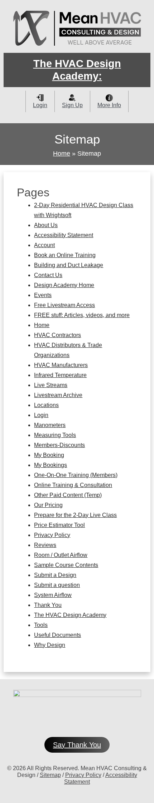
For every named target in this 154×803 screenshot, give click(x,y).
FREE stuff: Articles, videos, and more (82, 315)
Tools (41, 625)
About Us (46, 225)
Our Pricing (48, 505)
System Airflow (53, 595)
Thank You (48, 605)
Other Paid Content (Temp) (68, 495)
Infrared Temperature (60, 375)
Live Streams (50, 385)
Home (61, 153)
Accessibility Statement (63, 235)
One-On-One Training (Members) (75, 475)
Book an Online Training (65, 255)
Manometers (50, 425)
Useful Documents (57, 635)
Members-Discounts (59, 445)
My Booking (49, 455)
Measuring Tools (55, 435)
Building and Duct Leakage (68, 265)
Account (44, 245)
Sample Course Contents (66, 565)
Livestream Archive (58, 395)
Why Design (49, 645)
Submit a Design (55, 575)
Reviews (45, 545)
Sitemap (50, 775)
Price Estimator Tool (59, 525)
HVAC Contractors (57, 335)
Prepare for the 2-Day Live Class (75, 515)
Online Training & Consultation (73, 485)
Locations (46, 405)
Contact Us (48, 275)
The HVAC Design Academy (70, 615)
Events (43, 295)
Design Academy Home (64, 285)
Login (41, 415)
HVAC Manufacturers (61, 365)
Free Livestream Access (64, 305)
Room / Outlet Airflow (60, 555)
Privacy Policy (52, 535)
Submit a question (57, 585)
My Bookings (50, 465)
